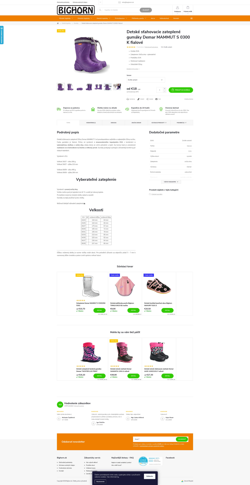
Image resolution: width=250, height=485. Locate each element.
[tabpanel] (91, 293)
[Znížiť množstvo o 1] (164, 91)
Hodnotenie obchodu (65, 468)
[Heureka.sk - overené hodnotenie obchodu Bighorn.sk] (151, 461)
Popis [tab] (68, 122)
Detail (99, 310)
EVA (190, 151)
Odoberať (182, 439)
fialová (189, 146)
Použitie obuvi (90, 465)
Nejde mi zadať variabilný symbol (121, 462)
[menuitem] (66, 18)
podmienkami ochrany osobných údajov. (152, 446)
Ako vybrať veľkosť (91, 462)
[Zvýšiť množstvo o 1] (164, 88)
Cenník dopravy (91, 474)
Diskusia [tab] (113, 122)
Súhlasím (149, 476)
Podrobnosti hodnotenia (151, 47)
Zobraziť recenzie (79, 406)
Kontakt (61, 471)
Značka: (188, 99)
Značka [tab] (136, 122)
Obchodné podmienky (63, 2)
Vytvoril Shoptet (188, 481)
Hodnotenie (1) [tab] (91, 122)
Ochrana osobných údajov (80, 2)
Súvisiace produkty (158, 122)
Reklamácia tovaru (91, 471)
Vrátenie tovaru (90, 468)
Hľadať (146, 10)
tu (118, 477)
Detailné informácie (132, 69)
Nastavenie (100, 482)
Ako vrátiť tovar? (116, 465)
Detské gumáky (157, 194)
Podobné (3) (180, 122)
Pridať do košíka (182, 90)
